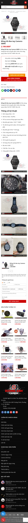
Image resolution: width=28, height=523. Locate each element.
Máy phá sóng (5, 466)
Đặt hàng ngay (14, 301)
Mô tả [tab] (2, 99)
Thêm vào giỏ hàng (17, 75)
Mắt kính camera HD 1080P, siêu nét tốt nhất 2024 (16, 488)
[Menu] (2, 2)
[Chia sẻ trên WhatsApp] (2, 90)
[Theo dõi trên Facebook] (2, 412)
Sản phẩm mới (11, 11)
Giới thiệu (3, 422)
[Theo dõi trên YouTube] (16, 412)
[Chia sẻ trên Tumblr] (19, 90)
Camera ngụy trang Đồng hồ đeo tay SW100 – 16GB (7, 375)
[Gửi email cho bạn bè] (11, 90)
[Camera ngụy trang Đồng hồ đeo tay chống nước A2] (21, 350)
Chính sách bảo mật (6, 437)
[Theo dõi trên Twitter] (8, 412)
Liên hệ (3, 443)
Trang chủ (3, 11)
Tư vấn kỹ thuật (5, 440)
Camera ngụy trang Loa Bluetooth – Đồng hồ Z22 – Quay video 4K (20, 375)
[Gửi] (25, 7)
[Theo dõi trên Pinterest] (11, 412)
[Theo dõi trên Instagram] (5, 412)
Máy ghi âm (4, 460)
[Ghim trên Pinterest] (13, 90)
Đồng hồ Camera (14, 12)
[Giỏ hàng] (25, 2)
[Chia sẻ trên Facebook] (5, 90)
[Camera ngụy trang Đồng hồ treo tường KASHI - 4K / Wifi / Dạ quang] (7, 314)
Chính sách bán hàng (6, 425)
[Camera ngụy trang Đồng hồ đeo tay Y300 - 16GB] (21, 332)
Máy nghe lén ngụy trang (8, 463)
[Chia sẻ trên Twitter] (8, 90)
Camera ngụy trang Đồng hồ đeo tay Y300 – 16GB (21, 340)
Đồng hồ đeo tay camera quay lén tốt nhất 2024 (16, 482)
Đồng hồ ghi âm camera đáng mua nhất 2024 (15, 506)
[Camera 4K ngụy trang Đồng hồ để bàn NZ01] (21, 314)
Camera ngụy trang (21, 11)
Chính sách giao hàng (7, 428)
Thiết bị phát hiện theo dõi (8, 472)
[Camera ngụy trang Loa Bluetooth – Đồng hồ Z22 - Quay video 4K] (21, 367)
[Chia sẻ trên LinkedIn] (16, 90)
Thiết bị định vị (5, 469)
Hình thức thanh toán (7, 431)
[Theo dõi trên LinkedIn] (13, 412)
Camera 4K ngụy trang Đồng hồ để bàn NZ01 (20, 321)
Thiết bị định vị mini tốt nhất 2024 (15, 494)
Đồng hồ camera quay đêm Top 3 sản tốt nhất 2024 (16, 499)
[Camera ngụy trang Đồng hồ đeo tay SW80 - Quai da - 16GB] (7, 332)
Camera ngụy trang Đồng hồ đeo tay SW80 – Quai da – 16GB (7, 340)
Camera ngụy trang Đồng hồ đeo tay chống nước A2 (20, 358)
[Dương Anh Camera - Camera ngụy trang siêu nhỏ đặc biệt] (14, 2)
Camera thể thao (5, 457)
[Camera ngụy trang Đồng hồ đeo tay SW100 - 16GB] (7, 367)
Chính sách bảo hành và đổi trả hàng (11, 434)
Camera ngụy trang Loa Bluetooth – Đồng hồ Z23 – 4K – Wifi (7, 358)
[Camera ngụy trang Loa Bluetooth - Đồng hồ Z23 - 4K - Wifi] (7, 350)
